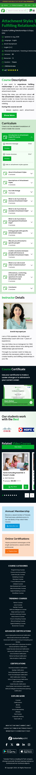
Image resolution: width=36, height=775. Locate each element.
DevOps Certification (18, 670)
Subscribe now (13, 526)
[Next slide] (32, 495)
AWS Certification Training (18, 677)
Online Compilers (16, 5)
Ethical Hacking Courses (18, 621)
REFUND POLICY (10, 731)
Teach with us (18, 719)
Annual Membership (18, 709)
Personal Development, (12, 51)
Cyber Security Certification (18, 684)
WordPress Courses (18, 593)
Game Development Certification (18, 672)
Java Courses (18, 605)
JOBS (27, 725)
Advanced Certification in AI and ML (17, 651)
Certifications (18, 702)
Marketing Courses (17, 577)
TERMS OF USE (17, 728)
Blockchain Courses (18, 626)
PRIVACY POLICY (26, 728)
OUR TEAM (16, 725)
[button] (2, 495)
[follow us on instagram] (29, 744)
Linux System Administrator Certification (18, 686)
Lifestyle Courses (18, 584)
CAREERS (22, 725)
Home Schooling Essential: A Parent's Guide (14, 474)
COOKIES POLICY (20, 731)
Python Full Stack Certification (18, 656)
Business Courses (18, 579)
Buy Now (14, 487)
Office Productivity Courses (18, 588)
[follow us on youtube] (17, 744)
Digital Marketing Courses (17, 591)
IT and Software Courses (18, 581)
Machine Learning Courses (18, 614)
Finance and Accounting (18, 572)
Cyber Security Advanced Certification (18, 649)
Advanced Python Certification (18, 646)
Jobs (28, 5)
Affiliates (17, 712)
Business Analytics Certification (18, 668)
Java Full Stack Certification (18, 653)
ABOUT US (8, 725)
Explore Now (13, 551)
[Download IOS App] (26, 751)
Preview (7, 148)
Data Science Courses (17, 616)
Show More (9, 115)
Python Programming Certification (18, 679)
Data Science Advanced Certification (18, 637)
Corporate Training (18, 716)
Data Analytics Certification (18, 658)
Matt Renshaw (9, 478)
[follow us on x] (12, 744)
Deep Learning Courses (18, 612)
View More (18, 447)
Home (5, 5)
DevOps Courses (18, 607)
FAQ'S (28, 731)
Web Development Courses (18, 586)
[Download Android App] (9, 751)
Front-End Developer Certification (18, 674)
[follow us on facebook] (6, 744)
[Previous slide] (27, 495)
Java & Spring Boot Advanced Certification (18, 635)
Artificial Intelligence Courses (18, 609)
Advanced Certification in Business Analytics (18, 644)
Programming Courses (18, 570)
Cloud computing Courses (18, 619)
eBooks (18, 705)
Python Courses (18, 602)
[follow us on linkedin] (23, 744)
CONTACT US (7, 728)
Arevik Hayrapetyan (10, 44)
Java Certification (18, 681)
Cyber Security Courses (18, 574)
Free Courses (18, 714)
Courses (18, 700)
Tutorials (18, 707)
